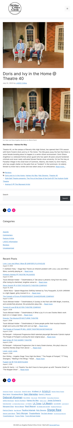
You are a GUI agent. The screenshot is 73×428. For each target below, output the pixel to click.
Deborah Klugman (12, 397)
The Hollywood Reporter (60, 413)
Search (5, 195)
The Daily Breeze (47, 413)
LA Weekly (47, 403)
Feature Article (8, 238)
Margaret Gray (8, 406)
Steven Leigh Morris (9, 413)
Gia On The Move (20, 400)
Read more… (60, 167)
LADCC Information (10, 242)
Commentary (8, 235)
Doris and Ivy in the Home (15, 175)
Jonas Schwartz (54, 400)
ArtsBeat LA (36, 391)
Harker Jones (43, 400)
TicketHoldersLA (8, 416)
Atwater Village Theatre (58, 391)
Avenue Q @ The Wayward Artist (17, 184)
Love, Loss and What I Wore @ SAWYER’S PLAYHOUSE (24, 264)
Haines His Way (32, 175)
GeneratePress (54, 425)
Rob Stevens (43, 175)
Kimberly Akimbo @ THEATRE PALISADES (19, 275)
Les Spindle (57, 403)
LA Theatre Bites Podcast (18, 403)
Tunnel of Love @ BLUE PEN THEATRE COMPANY (22, 307)
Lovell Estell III (65, 403)
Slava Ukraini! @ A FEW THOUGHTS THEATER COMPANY (25, 285)
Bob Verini (6, 394)
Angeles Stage (17, 391)
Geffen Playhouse (8, 400)
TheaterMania (34, 413)
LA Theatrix (28, 403)
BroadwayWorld (17, 394)
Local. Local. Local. (10, 351)
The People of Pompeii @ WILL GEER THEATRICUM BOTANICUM (27, 329)
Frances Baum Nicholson (53, 398)
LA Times (37, 403)
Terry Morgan (22, 413)
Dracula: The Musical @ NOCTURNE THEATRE (20, 318)
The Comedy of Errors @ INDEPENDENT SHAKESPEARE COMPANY (28, 296)
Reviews (8, 173)
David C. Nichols (45, 394)
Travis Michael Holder (32, 416)
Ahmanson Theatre (8, 391)
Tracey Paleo (19, 416)
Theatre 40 (53, 175)
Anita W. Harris (26, 391)
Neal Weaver (30, 406)
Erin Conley (42, 398)
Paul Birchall (17, 410)
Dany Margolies (31, 394)
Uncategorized (8, 248)
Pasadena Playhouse (56, 406)
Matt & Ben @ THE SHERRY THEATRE (17, 340)
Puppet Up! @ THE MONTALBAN (15, 362)
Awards (6, 232)
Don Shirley (26, 398)
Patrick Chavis (8, 410)
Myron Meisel (19, 406)
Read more (29, 271)
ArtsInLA (46, 391)
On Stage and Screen (43, 406)
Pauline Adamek (28, 410)
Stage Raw (54, 410)
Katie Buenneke (7, 403)
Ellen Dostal (34, 398)
